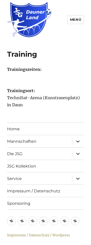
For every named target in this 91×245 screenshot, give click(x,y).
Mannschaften (21, 141)
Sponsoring (18, 203)
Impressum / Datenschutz (33, 191)
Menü (75, 19)
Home (13, 129)
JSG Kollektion (21, 166)
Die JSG (14, 153)
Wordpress (61, 235)
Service (14, 178)
